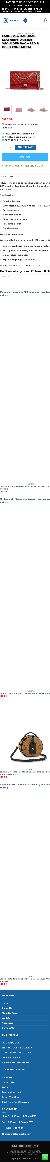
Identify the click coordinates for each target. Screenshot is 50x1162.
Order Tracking (10, 1097)
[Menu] (25, 20)
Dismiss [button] (37, 5)
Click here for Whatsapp (15, 1102)
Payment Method (11, 1092)
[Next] (44, 80)
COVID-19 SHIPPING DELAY (16, 1053)
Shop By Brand (10, 1013)
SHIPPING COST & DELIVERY (17, 1048)
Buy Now (24, 157)
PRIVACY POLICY (11, 1057)
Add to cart (26, 147)
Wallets (6, 1018)
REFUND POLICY (10, 1043)
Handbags (29, 33)
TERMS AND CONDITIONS (16, 1062)
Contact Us (8, 1028)
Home (18, 33)
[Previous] (6, 80)
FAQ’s (5, 1087)
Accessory (7, 1023)
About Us (7, 1008)
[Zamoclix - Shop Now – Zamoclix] (10, 20)
